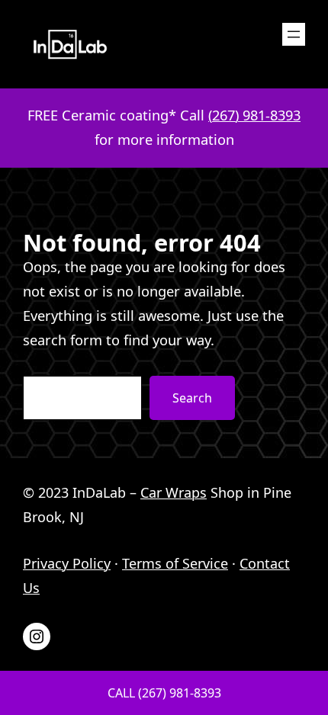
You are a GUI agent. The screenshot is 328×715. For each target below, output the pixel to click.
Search (192, 398)
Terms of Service (175, 563)
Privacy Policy (67, 563)
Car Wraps (173, 492)
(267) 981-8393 (254, 115)
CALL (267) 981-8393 (164, 693)
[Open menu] (293, 34)
